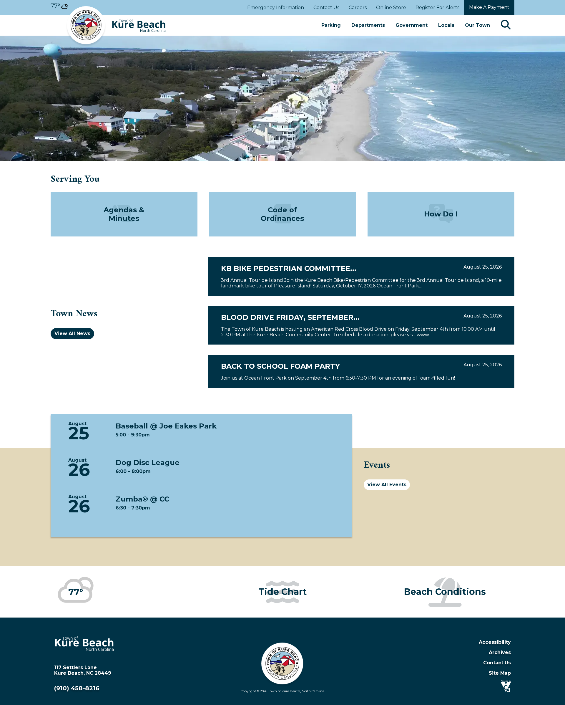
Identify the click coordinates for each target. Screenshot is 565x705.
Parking (331, 25)
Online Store (391, 7)
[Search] (505, 25)
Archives (500, 652)
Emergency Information (275, 7)
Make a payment (489, 7)
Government (412, 25)
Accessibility (495, 642)
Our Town (477, 25)
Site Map (500, 673)
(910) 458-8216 (76, 688)
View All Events (386, 484)
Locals (446, 25)
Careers (358, 7)
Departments (368, 25)
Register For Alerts (437, 7)
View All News (72, 333)
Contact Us (326, 7)
